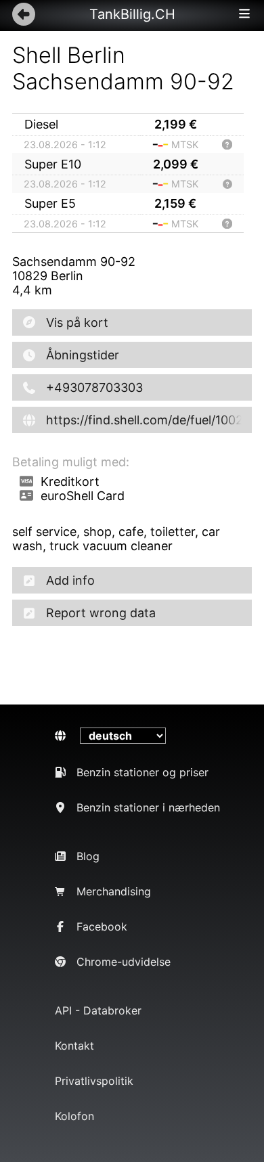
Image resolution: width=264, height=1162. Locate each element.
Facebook (101, 926)
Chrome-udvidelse (123, 961)
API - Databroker (98, 1010)
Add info (70, 580)
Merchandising (113, 891)
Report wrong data (101, 613)
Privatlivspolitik (94, 1081)
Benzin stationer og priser (142, 772)
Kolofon (74, 1116)
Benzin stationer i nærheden (148, 807)
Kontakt (74, 1045)
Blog (88, 856)
